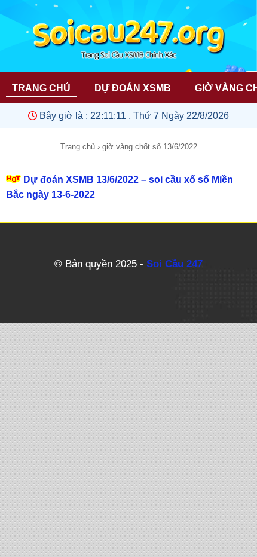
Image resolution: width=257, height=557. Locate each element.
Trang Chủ (41, 88)
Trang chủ (77, 146)
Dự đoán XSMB (132, 88)
